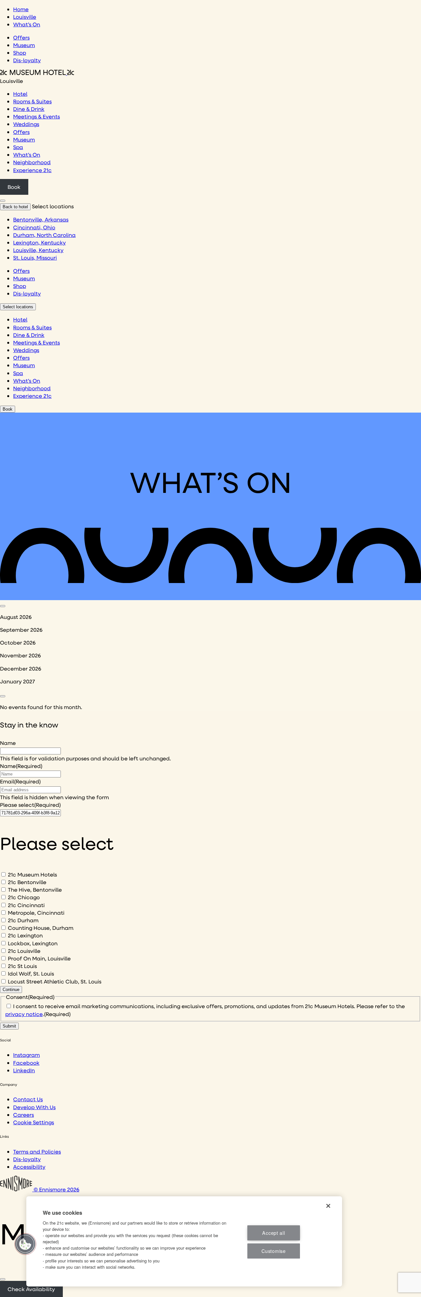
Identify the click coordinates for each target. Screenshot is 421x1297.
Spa (18, 146)
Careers (23, 1114)
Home (21, 9)
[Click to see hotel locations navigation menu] (2, 201)
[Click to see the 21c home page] (37, 72)
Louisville (24, 16)
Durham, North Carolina (44, 234)
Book (14, 186)
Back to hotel (15, 206)
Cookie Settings (33, 1122)
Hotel (20, 93)
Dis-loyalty (27, 60)
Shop (19, 52)
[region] (184, 1241)
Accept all (273, 1232)
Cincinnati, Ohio (34, 227)
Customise (273, 1251)
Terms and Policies (37, 1151)
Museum (24, 44)
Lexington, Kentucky (39, 242)
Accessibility (29, 1166)
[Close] (2, 1279)
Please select (30, 804)
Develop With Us (34, 1107)
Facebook (26, 1062)
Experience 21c (32, 169)
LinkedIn (24, 1070)
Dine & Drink (28, 108)
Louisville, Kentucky (38, 249)
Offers (21, 37)
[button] (25, 1244)
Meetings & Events (36, 116)
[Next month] (2, 696)
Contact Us (28, 1099)
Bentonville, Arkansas (40, 219)
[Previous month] (2, 606)
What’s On (26, 24)
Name (8, 742)
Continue (11, 989)
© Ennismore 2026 (55, 1189)
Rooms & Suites (32, 101)
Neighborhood (32, 162)
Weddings (26, 123)
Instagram (26, 1054)
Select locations (18, 306)
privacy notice (24, 1013)
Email (20, 781)
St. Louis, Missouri (35, 257)
